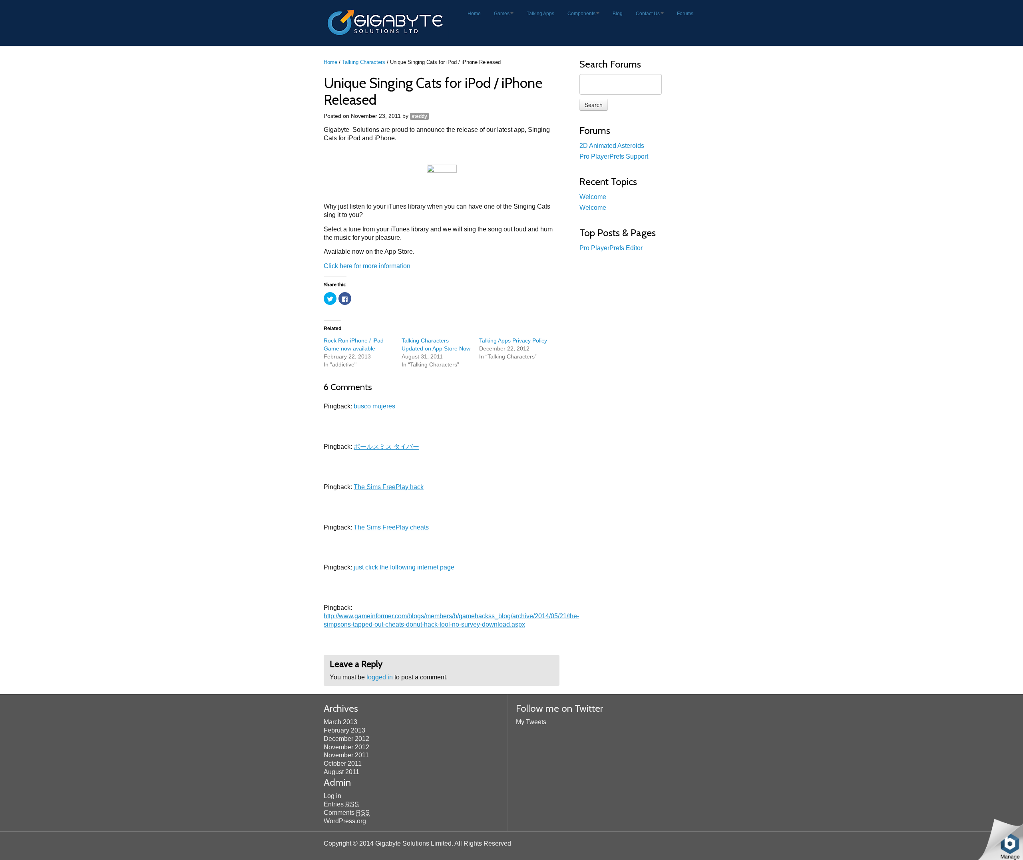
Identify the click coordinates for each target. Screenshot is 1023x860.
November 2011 (346, 755)
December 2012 (346, 738)
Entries (341, 804)
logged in (379, 677)
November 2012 (346, 747)
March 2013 (340, 722)
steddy (419, 116)
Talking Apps (540, 13)
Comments (347, 812)
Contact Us (648, 13)
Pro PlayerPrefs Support (613, 156)
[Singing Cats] (441, 180)
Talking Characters (363, 62)
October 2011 (343, 763)
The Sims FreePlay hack (389, 487)
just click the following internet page (404, 567)
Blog (618, 13)
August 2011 (341, 771)
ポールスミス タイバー (386, 446)
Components (581, 13)
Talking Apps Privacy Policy (513, 340)
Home (474, 13)
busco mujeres (374, 406)
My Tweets (531, 722)
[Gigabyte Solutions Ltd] (386, 22)
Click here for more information (367, 266)
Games (502, 13)
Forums (685, 13)
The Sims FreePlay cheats (391, 527)
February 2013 (344, 730)
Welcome (592, 196)
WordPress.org (345, 821)
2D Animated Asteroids (611, 145)
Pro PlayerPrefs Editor (611, 248)
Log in (332, 795)
